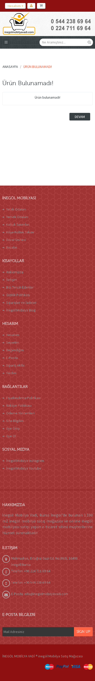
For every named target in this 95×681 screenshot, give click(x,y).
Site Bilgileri (15, 420)
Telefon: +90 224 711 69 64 (30, 571)
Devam (80, 116)
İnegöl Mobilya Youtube (23, 468)
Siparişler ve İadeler (21, 302)
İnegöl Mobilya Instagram (25, 460)
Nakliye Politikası (18, 405)
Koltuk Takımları (18, 224)
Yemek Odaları (17, 217)
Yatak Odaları (16, 209)
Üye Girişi (13, 428)
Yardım (11, 373)
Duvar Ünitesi (16, 239)
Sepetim (12, 342)
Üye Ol (11, 436)
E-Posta (12, 357)
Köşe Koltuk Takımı (20, 232)
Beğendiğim (15, 350)
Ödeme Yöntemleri (20, 413)
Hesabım (12, 334)
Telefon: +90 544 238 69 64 (30, 582)
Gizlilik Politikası (18, 295)
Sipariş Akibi (15, 365)
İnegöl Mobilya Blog (21, 310)
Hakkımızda (14, 272)
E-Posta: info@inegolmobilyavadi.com (39, 594)
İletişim (11, 279)
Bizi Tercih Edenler (20, 287)
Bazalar (11, 247)
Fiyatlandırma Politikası (23, 398)
